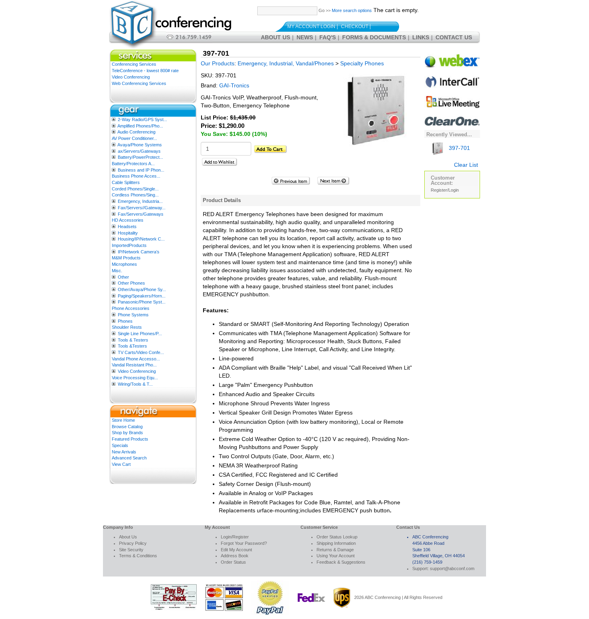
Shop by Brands (127, 432)
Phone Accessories (130, 308)
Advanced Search (129, 457)
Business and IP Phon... (141, 170)
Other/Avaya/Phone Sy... (142, 289)
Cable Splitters (126, 182)
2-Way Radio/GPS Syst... (142, 119)
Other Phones (131, 283)
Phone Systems (133, 314)
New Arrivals (124, 451)
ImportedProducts (129, 245)
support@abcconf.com (452, 568)
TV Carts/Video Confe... (141, 352)
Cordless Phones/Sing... (135, 194)
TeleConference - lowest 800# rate (145, 70)
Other (123, 277)
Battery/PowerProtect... (140, 157)
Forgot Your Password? (244, 543)
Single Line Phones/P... (140, 333)
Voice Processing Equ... (135, 377)
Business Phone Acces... (136, 176)
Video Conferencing (131, 77)
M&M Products (126, 257)
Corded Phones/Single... (135, 188)
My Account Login (311, 26)
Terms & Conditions (138, 555)
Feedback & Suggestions (341, 562)
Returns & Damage (335, 549)
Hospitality (128, 233)
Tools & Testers (133, 340)
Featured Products (130, 439)
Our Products (217, 63)
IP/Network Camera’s (138, 251)
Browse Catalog (127, 426)
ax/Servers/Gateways (139, 151)
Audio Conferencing (136, 131)
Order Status (233, 562)
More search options (352, 10)
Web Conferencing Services (139, 83)
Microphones (124, 264)
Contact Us (454, 37)
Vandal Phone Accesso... (136, 358)
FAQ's (327, 37)
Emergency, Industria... (140, 201)
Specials (120, 445)
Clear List (466, 165)
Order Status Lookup (337, 536)
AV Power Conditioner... (134, 138)
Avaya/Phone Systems (139, 144)
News (305, 37)
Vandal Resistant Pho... (134, 364)
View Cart (121, 464)
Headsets (127, 226)
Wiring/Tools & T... (135, 384)
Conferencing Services (134, 64)
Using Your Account (336, 555)
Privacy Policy (133, 543)
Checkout (354, 26)
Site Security (131, 549)
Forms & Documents (374, 37)
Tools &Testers (132, 346)
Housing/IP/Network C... (141, 239)
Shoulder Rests (127, 327)
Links (420, 37)
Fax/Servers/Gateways (140, 214)
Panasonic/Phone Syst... (141, 301)
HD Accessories (127, 220)
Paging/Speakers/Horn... (141, 295)
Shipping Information (336, 543)
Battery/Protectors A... (133, 163)
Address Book (234, 555)
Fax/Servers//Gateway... (141, 207)
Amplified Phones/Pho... (140, 125)
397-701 (458, 148)
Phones (125, 321)
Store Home (123, 420)
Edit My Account (236, 549)
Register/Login (445, 190)
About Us (275, 37)
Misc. (117, 270)
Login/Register (235, 536)
